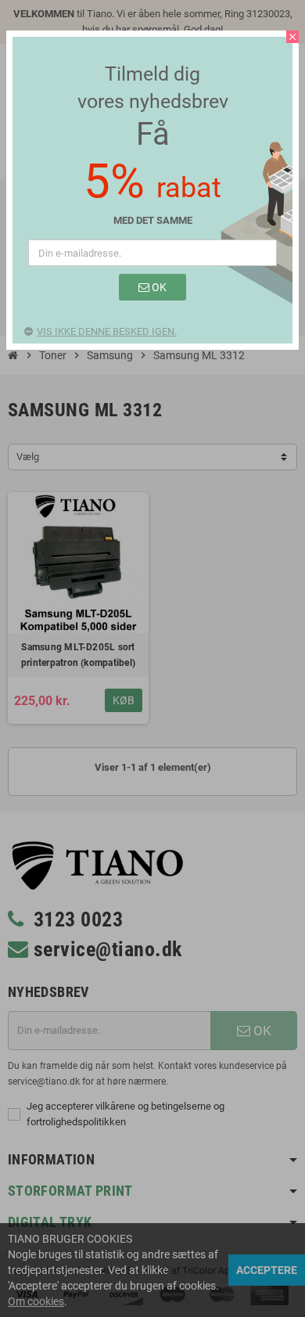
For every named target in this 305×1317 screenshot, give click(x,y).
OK (158, 287)
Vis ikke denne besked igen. (107, 331)
